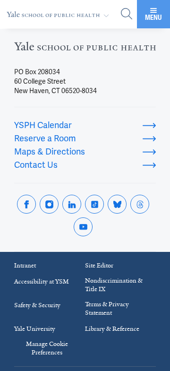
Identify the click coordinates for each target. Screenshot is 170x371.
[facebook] (26, 204)
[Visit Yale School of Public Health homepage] (85, 48)
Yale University (34, 329)
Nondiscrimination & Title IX (114, 284)
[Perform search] (126, 14)
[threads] (139, 204)
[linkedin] (71, 204)
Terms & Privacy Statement (107, 308)
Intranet (25, 265)
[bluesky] (117, 204)
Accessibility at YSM (41, 281)
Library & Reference (112, 329)
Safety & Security (37, 305)
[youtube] (83, 226)
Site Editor (99, 265)
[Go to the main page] (60, 14)
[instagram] (49, 204)
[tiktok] (94, 204)
